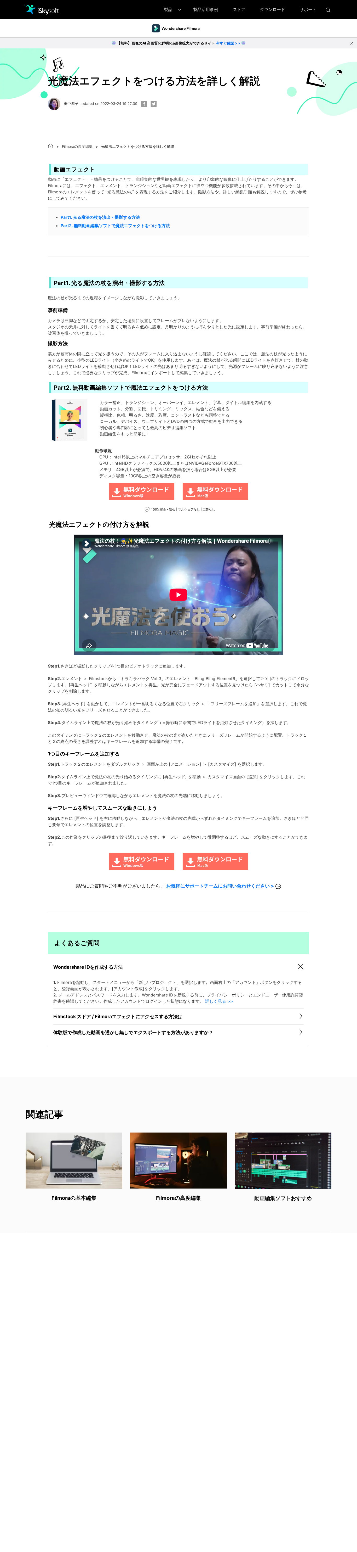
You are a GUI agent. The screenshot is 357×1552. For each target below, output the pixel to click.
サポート (308, 9)
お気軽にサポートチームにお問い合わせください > (220, 886)
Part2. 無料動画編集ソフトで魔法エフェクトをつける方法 (115, 225)
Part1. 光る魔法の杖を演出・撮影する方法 (100, 217)
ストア (239, 9)
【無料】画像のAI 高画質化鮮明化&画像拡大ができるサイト (178, 43)
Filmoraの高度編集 (77, 146)
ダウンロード (272, 9)
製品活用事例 (205, 9)
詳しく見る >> (219, 1001)
